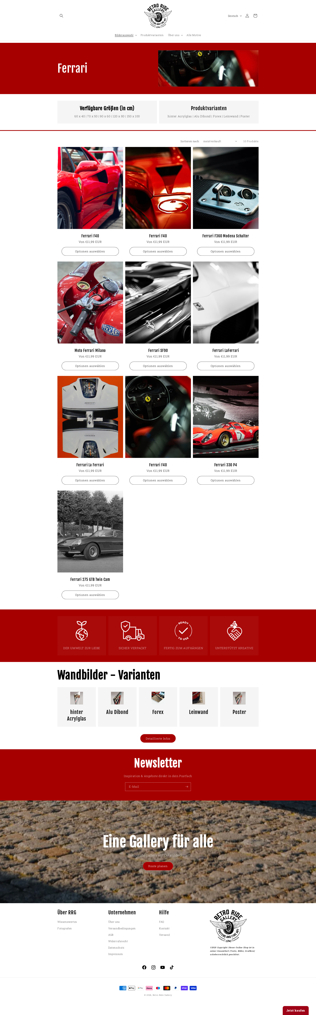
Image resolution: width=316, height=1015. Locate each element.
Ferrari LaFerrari (225, 350)
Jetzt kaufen (295, 1010)
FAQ (161, 921)
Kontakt (164, 928)
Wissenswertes (67, 921)
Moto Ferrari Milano (90, 350)
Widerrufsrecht (118, 941)
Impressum (115, 954)
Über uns (114, 921)
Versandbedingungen (122, 928)
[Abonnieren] (187, 786)
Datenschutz (116, 947)
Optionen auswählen (90, 251)
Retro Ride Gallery (162, 995)
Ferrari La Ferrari (90, 465)
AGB (111, 934)
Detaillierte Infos (158, 738)
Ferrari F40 (90, 236)
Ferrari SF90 (158, 350)
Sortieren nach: (190, 141)
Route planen (158, 866)
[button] (61, 16)
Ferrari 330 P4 (225, 465)
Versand (164, 934)
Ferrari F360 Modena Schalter (225, 236)
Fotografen (64, 928)
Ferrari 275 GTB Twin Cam (90, 579)
